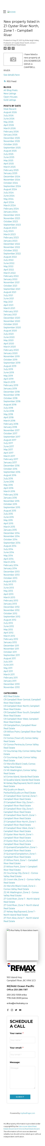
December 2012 (12, 607)
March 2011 (9, 674)
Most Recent (10, 109)
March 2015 (9, 527)
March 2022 (10, 273)
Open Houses (10, 97)
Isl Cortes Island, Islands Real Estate (21, 776)
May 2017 (8, 449)
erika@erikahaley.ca (17, 1003)
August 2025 (10, 151)
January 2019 (10, 388)
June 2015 (9, 517)
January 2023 (10, 241)
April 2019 (8, 379)
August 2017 (10, 440)
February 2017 (11, 459)
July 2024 (9, 192)
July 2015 (8, 514)
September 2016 (12, 472)
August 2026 (10, 112)
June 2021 (9, 298)
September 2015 (12, 507)
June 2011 (8, 665)
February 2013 (11, 600)
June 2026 (9, 118)
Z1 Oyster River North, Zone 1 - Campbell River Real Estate (20, 44)
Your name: (16, 1033)
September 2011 (12, 655)
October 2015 (10, 504)
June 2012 (9, 626)
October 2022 (11, 250)
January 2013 (10, 604)
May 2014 (8, 555)
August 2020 (10, 330)
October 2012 (10, 613)
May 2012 (8, 629)
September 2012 (12, 616)
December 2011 (11, 645)
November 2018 (12, 395)
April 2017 (8, 453)
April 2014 (8, 559)
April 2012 (8, 632)
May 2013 (8, 591)
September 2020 (12, 327)
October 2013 (10, 578)
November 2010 (12, 687)
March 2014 (9, 562)
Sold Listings (10, 100)
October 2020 (11, 324)
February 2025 (11, 170)
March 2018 (9, 420)
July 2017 (8, 443)
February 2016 (11, 494)
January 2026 (10, 135)
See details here (12, 75)
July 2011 (8, 661)
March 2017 (9, 456)
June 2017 (9, 446)
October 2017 (10, 433)
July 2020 (9, 334)
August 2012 (10, 620)
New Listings (10, 93)
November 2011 (11, 649)
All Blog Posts (10, 90)
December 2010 (12, 684)
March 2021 (9, 308)
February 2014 (11, 565)
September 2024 (12, 186)
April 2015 (8, 523)
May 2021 (8, 302)
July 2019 (8, 369)
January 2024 (10, 212)
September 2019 (12, 363)
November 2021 (12, 282)
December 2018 (12, 392)
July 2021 (8, 295)
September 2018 (12, 401)
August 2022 (10, 257)
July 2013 (8, 584)
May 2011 (8, 668)
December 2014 (12, 533)
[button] (8, 1010)
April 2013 (8, 594)
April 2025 (9, 163)
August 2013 (10, 581)
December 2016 (11, 465)
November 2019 (12, 356)
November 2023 (12, 218)
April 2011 (8, 671)
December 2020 (12, 318)
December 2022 (12, 244)
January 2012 (10, 642)
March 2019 (9, 382)
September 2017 (12, 437)
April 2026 (9, 125)
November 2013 (12, 575)
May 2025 (8, 160)
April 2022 (9, 269)
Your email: (16, 1048)
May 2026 (8, 122)
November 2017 (12, 430)
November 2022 (12, 247)
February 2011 (11, 677)
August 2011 (10, 658)
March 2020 (10, 347)
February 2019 (11, 385)
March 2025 (10, 167)
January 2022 (10, 279)
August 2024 (10, 189)
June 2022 (9, 263)
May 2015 (8, 520)
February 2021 (11, 311)
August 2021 (10, 292)
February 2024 (11, 208)
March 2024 (10, 205)
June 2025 (9, 157)
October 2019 (10, 359)
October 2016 (10, 469)
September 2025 (12, 147)
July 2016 (8, 478)
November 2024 (12, 179)
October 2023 (11, 221)
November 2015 (11, 501)
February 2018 (11, 424)
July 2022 (9, 260)
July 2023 (9, 231)
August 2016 (10, 475)
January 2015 (10, 530)
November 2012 (12, 610)
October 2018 (10, 398)
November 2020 (12, 321)
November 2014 (12, 536)
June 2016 (9, 481)
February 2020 (11, 350)
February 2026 (11, 131)
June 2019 (9, 372)
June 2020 (9, 337)
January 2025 (10, 173)
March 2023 (10, 234)
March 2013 (9, 597)
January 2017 (10, 462)
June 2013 (9, 588)
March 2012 (9, 636)
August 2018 (10, 404)
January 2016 (10, 498)
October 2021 (10, 286)
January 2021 (10, 314)
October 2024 (11, 183)
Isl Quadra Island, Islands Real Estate (22, 780)
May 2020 (9, 340)
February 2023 (11, 237)
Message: (15, 1062)
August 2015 (10, 510)
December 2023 (12, 215)
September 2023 (12, 225)
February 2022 (11, 276)
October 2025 (11, 144)
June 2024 (9, 196)
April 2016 (8, 488)
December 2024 (12, 176)
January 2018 (10, 427)
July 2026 (8, 115)
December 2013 (12, 571)
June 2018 (9, 411)
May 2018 (8, 414)
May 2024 (8, 199)
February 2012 (11, 639)
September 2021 (12, 289)
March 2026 (10, 128)
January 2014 (10, 568)
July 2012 (8, 623)
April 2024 (9, 202)
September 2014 (12, 543)
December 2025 (12, 138)
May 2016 (8, 485)
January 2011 (10, 681)
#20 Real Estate (12, 696)
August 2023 (10, 228)
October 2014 (10, 539)
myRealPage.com (27, 1113)
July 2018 (8, 408)
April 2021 (8, 305)
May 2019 (8, 376)
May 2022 (8, 266)
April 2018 (9, 417)
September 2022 (12, 253)
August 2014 (10, 546)
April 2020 (9, 343)
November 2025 (12, 141)
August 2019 (10, 366)
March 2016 (9, 491)
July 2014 (8, 549)
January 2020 (11, 353)
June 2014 (9, 552)
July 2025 (8, 154)
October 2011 (10, 652)
